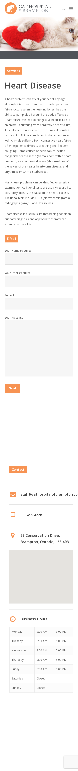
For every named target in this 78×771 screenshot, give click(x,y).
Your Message (14, 317)
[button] (71, 8)
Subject (9, 295)
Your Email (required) (18, 273)
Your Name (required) (19, 250)
